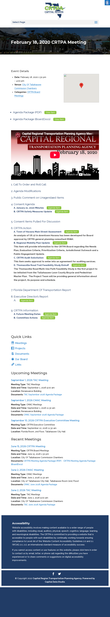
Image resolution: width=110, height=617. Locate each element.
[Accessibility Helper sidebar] (107, 2)
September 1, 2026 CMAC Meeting (31, 400)
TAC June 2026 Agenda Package (39, 504)
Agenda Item (54, 208)
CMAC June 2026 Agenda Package (40, 484)
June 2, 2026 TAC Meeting (26, 490)
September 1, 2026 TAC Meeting (29, 380)
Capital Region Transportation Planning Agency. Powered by (64, 578)
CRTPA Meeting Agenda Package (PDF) (42, 461)
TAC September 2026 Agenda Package (43, 394)
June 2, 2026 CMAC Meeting (27, 470)
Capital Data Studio (55, 582)
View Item (50, 112)
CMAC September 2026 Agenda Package (44, 415)
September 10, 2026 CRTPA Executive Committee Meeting (45, 420)
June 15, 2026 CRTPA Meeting (28, 446)
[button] (81, 85)
